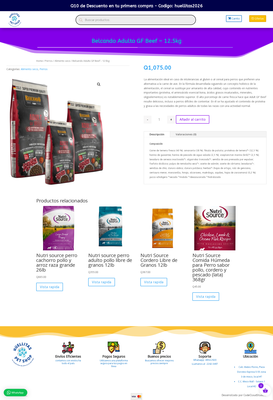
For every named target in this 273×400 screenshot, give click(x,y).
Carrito (236, 18)
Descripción (157, 134)
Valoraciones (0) (186, 134)
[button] (98, 84)
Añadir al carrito (193, 119)
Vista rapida (49, 287)
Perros (49, 60)
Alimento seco (62, 60)
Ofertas (259, 18)
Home (39, 60)
